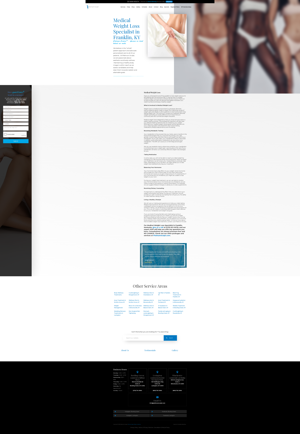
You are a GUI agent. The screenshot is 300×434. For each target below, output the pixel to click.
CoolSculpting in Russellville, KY (178, 312)
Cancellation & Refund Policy (162, 427)
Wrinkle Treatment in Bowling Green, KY (179, 306)
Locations (139, 424)
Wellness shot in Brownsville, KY (148, 301)
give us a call (158, 227)
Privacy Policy (134, 427)
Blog (161, 7)
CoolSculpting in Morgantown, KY (134, 294)
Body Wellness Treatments (118, 294)
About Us (125, 350)
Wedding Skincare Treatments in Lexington (120, 313)
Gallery (138, 7)
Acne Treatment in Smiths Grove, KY (120, 301)
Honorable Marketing (181, 424)
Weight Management (118, 306)
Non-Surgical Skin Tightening (134, 312)
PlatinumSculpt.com (161, 235)
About (150, 7)
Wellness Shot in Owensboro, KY (148, 294)
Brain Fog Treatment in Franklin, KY (177, 295)
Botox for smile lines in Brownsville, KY (135, 306)
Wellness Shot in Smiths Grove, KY (134, 301)
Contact (156, 7)
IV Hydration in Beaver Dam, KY (163, 306)
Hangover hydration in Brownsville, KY (179, 301)
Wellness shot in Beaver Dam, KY (148, 306)
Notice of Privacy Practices (146, 427)
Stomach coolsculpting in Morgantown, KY (148, 313)
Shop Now (169, 1)
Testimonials (150, 350)
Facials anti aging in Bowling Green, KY (164, 312)
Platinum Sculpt (124, 424)
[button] (123, 7)
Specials (166, 7)
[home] (93, 7)
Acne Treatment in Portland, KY (164, 301)
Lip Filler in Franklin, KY (164, 294)
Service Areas (131, 424)
